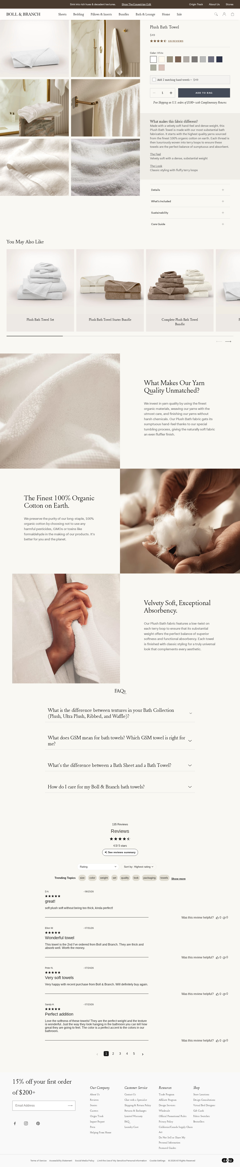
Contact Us (130, 1094)
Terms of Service (38, 1160)
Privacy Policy (166, 1121)
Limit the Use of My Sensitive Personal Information (122, 1160)
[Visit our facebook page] (14, 1123)
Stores (229, 4)
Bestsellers (198, 1121)
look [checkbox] (136, 877)
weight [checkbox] (104, 877)
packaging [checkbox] (149, 877)
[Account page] (224, 14)
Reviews (94, 1099)
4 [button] (127, 1053)
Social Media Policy (84, 1160)
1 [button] (106, 1053)
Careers (94, 1110)
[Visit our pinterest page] (38, 1123)
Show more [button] (178, 878)
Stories (93, 1105)
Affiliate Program (167, 1099)
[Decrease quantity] (154, 92)
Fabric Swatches (201, 1116)
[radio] (153, 59)
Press (92, 1127)
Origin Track (196, 4)
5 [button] (134, 1053)
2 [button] (113, 1053)
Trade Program (166, 1094)
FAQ (126, 1121)
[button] (228, 342)
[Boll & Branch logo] (25, 14)
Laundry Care (131, 1127)
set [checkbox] (114, 877)
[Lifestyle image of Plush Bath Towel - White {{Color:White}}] (105, 48)
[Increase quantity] (171, 92)
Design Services (167, 1105)
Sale (179, 14)
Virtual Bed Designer (204, 1105)
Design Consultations (204, 1099)
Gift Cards (198, 1110)
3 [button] (120, 1053)
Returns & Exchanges (135, 1110)
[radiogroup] (190, 63)
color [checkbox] (92, 877)
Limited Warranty (133, 1116)
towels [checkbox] (164, 877)
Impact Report (97, 1121)
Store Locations (201, 1094)
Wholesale (164, 1110)
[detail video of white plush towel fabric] (105, 167)
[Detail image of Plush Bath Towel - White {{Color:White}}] (105, 107)
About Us (214, 4)
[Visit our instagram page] (26, 1123)
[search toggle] (216, 14)
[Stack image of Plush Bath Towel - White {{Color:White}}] (34, 48)
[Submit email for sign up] (70, 1105)
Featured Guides (167, 1148)
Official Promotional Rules (172, 1116)
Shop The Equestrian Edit (136, 4)
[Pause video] (79, 147)
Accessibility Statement (60, 1160)
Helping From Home (100, 1132)
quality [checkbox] (125, 877)
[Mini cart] (232, 14)
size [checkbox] (82, 877)
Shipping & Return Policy (137, 1105)
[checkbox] (154, 79)
